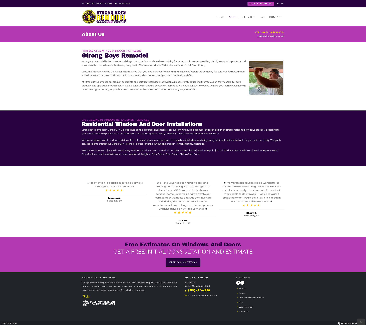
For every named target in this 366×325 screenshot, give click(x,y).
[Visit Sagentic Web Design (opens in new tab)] (347, 323)
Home (220, 17)
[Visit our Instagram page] (282, 4)
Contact (275, 17)
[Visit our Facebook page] (278, 4)
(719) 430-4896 (124, 3)
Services (249, 17)
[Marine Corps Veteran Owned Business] (99, 303)
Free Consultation (183, 262)
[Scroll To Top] (361, 322)
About (233, 17)
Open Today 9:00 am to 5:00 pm (98, 3)
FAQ (262, 17)
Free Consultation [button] (262, 3)
